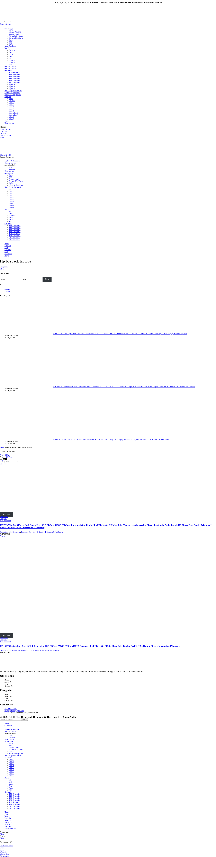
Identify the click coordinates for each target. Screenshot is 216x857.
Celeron (12, 101)
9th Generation (14, 238)
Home (2, 447)
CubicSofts (69, 716)
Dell (10, 56)
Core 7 (11, 201)
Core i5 (11, 107)
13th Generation (14, 76)
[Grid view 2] (1, 460)
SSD (10, 42)
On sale (7, 289)
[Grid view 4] (6, 460)
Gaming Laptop (10, 66)
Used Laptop (9, 123)
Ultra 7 (11, 119)
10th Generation (14, 236)
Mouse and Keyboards (12, 95)
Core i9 (11, 111)
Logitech (12, 62)
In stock (7, 291)
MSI (10, 64)
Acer (10, 52)
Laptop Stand (14, 34)
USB (11, 44)
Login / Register (10, 828)
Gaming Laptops (10, 68)
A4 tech (12, 50)
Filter (47, 279)
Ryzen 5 (12, 87)
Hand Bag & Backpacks (13, 91)
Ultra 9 (11, 207)
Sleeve (6, 121)
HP (10, 58)
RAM (11, 40)
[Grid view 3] (4, 460)
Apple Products (10, 46)
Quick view (4, 517)
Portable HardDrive (16, 38)
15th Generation (14, 80)
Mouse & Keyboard (16, 36)
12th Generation (14, 74)
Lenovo (12, 60)
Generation (8, 70)
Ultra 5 (11, 117)
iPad (10, 167)
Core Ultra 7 (13, 115)
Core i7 (11, 109)
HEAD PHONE (15, 32)
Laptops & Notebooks (12, 93)
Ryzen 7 (12, 89)
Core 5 (11, 103)
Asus (11, 54)
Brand (6, 48)
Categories (4, 267)
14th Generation (14, 78)
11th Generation (14, 72)
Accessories (8, 28)
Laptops (12, 169)
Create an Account (6, 846)
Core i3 (11, 105)
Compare (7, 826)
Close (2, 269)
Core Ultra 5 (13, 113)
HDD (11, 30)
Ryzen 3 (12, 85)
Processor (7, 97)
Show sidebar (5, 455)
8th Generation (14, 82)
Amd (11, 99)
